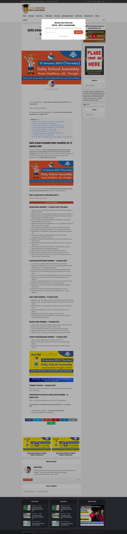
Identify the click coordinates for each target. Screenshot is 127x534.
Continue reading (63, 36)
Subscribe (78, 32)
